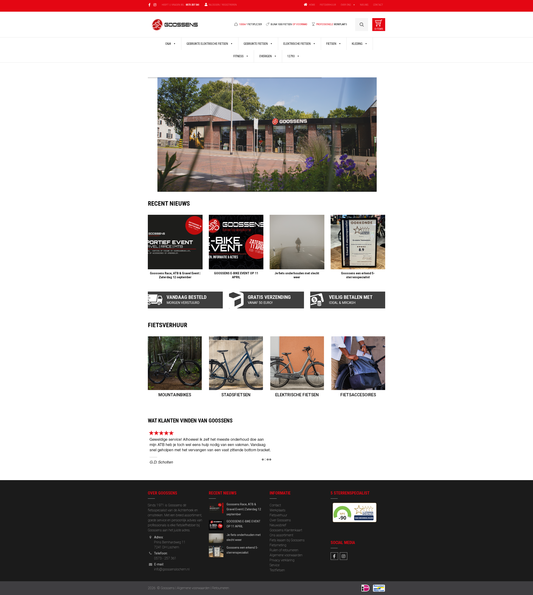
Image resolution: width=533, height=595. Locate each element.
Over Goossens (280, 520)
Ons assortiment (281, 535)
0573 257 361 (192, 4)
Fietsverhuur (278, 515)
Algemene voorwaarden (286, 555)
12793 (291, 56)
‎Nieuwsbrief (278, 525)
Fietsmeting (278, 545)
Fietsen (331, 44)
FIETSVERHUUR (328, 4)
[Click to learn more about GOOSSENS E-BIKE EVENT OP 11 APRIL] (216, 525)
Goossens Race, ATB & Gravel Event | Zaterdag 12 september (244, 509)
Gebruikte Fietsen (256, 44)
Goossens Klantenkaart (286, 530)
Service (274, 565)
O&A (168, 44)
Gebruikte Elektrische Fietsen (208, 44)
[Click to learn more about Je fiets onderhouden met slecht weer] (216, 538)
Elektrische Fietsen (297, 44)
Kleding (357, 44)
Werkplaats (277, 510)
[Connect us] (334, 556)
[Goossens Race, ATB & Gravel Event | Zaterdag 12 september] (175, 242)
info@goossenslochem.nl (171, 569)
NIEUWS (364, 4)
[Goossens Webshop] (175, 27)
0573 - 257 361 (165, 558)
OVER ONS (346, 4)
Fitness (238, 56)
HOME (312, 4)
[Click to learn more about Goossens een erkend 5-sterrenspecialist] (216, 551)
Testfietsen (277, 570)
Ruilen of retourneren (284, 550)
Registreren (229, 4)
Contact (275, 505)
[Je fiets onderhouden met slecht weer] (297, 242)
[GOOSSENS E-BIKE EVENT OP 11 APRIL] (236, 242)
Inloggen (214, 4)
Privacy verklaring (282, 560)
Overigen (265, 56)
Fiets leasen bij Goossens (287, 540)
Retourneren (220, 588)
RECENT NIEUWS (169, 203)
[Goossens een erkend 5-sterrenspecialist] (358, 242)
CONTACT (378, 4)
